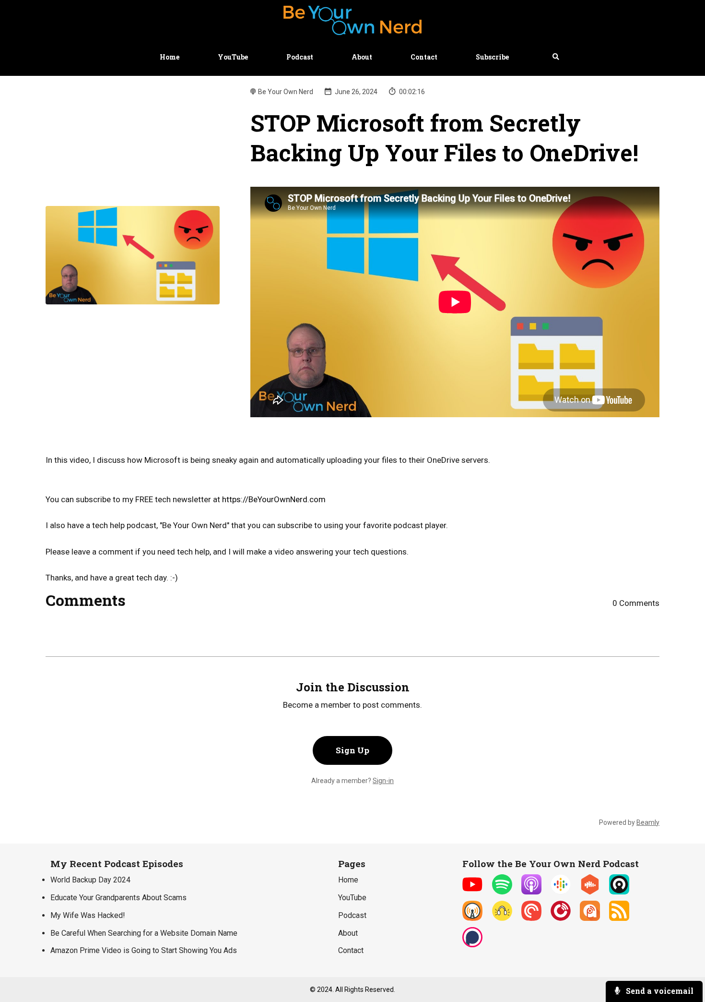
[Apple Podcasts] (531, 891)
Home (169, 56)
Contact (424, 56)
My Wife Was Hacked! (87, 915)
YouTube (233, 56)
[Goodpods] (502, 918)
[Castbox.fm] (590, 891)
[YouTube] (472, 891)
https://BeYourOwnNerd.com (274, 499)
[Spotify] (502, 891)
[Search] (546, 57)
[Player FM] (561, 918)
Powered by (629, 822)
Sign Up (352, 750)
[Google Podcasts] (561, 891)
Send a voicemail (658, 991)
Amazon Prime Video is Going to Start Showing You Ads (143, 950)
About (362, 56)
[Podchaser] (472, 944)
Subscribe (492, 56)
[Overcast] (472, 918)
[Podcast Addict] (590, 918)
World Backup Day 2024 (90, 879)
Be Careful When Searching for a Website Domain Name (143, 933)
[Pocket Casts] (531, 918)
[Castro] (619, 891)
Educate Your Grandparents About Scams (118, 897)
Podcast (299, 56)
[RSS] (619, 918)
